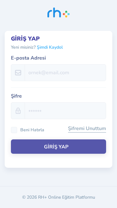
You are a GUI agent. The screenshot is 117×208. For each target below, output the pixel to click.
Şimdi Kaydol (50, 47)
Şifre (16, 96)
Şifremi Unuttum (87, 128)
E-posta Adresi (28, 58)
